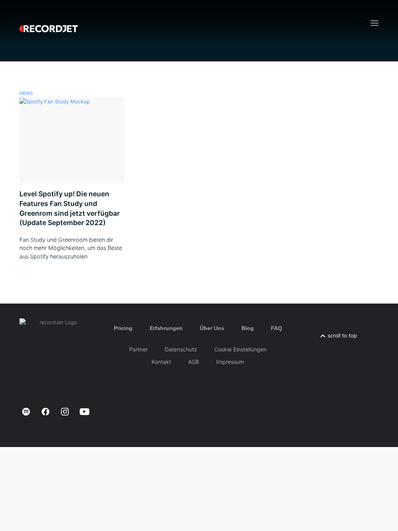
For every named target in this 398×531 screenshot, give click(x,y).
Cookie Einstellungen (240, 349)
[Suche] (361, 23)
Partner (138, 349)
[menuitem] (361, 23)
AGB (193, 361)
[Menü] (374, 23)
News (26, 93)
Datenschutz (181, 349)
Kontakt (161, 361)
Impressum (230, 361)
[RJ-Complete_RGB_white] (48, 23)
